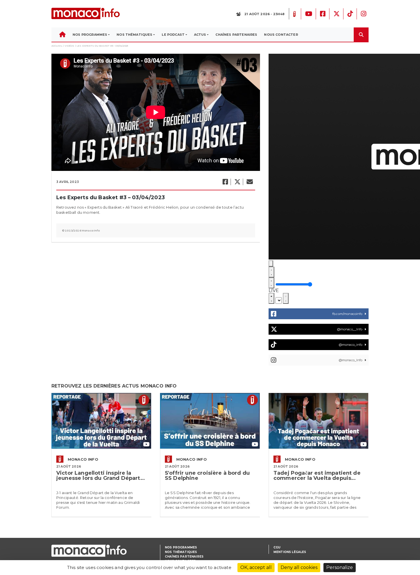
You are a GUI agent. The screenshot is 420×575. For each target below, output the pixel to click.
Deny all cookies (299, 567)
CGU (276, 547)
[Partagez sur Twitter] (237, 182)
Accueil (56, 45)
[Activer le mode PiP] (271, 298)
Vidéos (70, 45)
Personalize (339, 567)
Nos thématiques (181, 552)
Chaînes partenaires (184, 556)
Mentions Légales (289, 552)
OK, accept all (256, 567)
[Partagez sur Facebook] (225, 182)
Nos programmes (181, 547)
